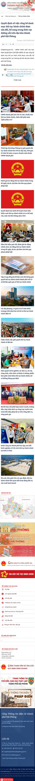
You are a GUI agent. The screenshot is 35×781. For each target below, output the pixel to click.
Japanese (15, 8)
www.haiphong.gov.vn (5, 771)
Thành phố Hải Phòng (20, 5)
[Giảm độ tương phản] (13, 44)
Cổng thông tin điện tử (16, 3)
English (9, 8)
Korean (21, 8)
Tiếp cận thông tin (10, 16)
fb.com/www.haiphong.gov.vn (12, 755)
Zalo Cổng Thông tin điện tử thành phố (13, 758)
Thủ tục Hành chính (24, 16)
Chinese (26, 8)
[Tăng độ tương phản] (10, 44)
